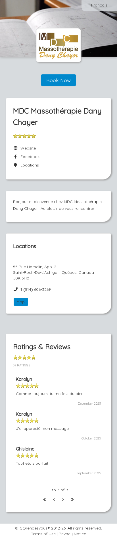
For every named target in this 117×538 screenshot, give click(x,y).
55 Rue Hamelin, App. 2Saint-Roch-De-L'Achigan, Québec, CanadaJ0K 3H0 (53, 272)
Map (20, 301)
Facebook (28, 156)
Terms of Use (43, 533)
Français (99, 5)
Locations (28, 165)
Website (27, 148)
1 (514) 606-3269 (35, 289)
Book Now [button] (58, 80)
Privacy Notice (72, 533)
